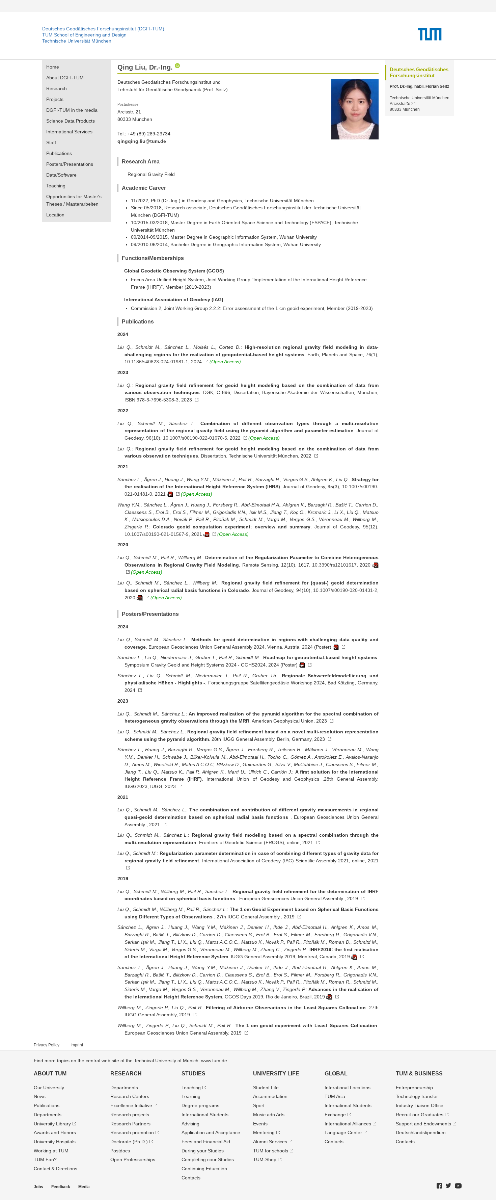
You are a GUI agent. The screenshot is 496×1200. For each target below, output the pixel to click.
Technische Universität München (76, 41)
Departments (47, 1114)
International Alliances (348, 1123)
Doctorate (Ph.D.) (129, 1141)
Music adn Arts (268, 1114)
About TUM (50, 1073)
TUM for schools (270, 1150)
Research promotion (132, 1132)
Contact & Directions (55, 1168)
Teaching (55, 185)
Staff (51, 142)
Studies (193, 1073)
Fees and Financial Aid (206, 1141)
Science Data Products (70, 121)
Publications (59, 153)
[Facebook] (440, 1186)
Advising (190, 1123)
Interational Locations (347, 1087)
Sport (259, 1105)
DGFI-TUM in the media (72, 110)
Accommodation (270, 1096)
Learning (191, 1096)
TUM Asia (335, 1096)
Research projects (129, 1114)
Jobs (38, 1186)
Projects (54, 99)
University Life (276, 1073)
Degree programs (200, 1105)
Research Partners (130, 1123)
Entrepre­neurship (414, 1087)
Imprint (77, 1045)
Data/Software (61, 175)
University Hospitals (55, 1141)
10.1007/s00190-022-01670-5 (195, 438)
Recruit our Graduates (419, 1114)
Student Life (266, 1087)
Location (55, 214)
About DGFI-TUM (65, 77)
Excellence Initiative (131, 1105)
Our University (49, 1087)
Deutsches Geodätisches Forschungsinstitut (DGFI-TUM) (103, 28)
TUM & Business (419, 1073)
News (40, 1096)
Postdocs (120, 1150)
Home (52, 67)
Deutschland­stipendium (421, 1132)
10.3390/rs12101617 (334, 565)
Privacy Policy (46, 1045)
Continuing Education (204, 1168)
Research (56, 88)
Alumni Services (270, 1141)
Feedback (60, 1186)
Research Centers (129, 1096)
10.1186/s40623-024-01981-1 (156, 361)
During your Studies (203, 1150)
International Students (205, 1114)
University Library (52, 1123)
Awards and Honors (55, 1132)
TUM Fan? (45, 1159)
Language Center (343, 1132)
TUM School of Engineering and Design (84, 34)
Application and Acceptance (211, 1132)
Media (84, 1186)
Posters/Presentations (69, 164)
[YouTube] (458, 1186)
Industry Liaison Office (419, 1105)
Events (260, 1123)
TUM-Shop (264, 1159)
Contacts (191, 1177)
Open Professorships (132, 1159)
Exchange (335, 1114)
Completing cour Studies (208, 1159)
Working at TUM (51, 1150)
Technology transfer (417, 1096)
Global (336, 1073)
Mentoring (264, 1132)
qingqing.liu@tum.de (141, 141)
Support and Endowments (423, 1123)
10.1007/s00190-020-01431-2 (345, 590)
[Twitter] (449, 1186)
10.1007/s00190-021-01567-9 (157, 534)
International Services (69, 131)
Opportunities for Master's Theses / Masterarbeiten (74, 200)
